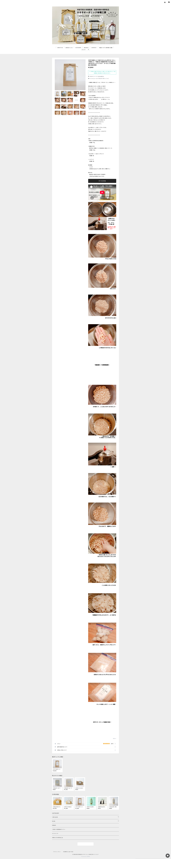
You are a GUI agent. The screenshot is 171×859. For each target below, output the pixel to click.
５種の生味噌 (55, 817)
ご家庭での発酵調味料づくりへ (58, 829)
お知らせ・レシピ (69, 47)
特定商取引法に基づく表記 (68, 851)
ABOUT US (60, 47)
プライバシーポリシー (57, 851)
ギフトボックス (55, 833)
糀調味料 (54, 825)
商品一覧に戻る (85, 844)
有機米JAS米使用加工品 (57, 837)
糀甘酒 (53, 821)
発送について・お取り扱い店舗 (105, 47)
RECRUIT (86, 47)
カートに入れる (102, 181)
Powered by (84, 856)
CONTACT (94, 47)
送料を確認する (101, 76)
